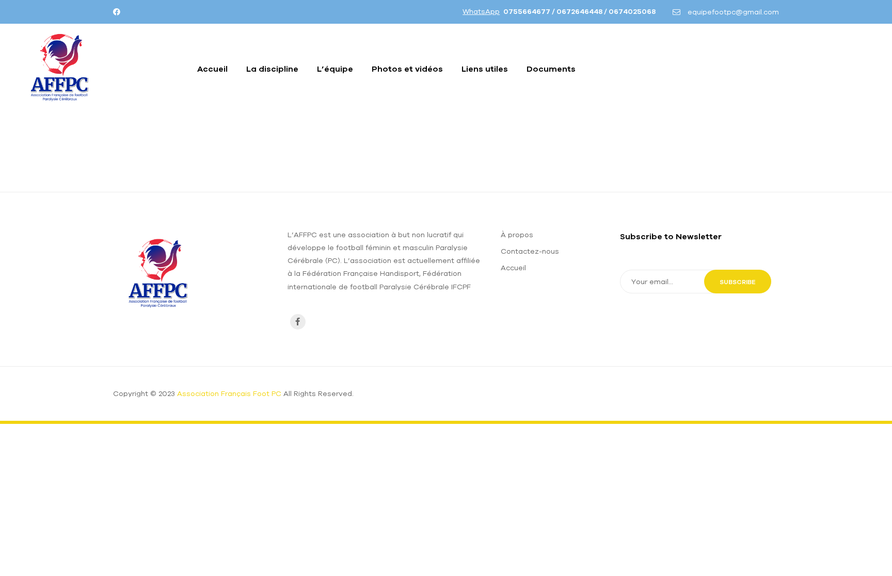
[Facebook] (116, 11)
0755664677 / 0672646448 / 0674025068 (579, 11)
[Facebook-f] (298, 322)
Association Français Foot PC (229, 393)
